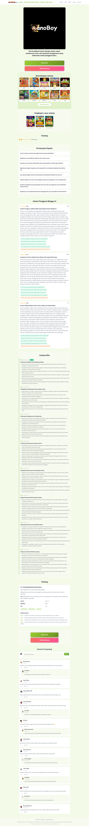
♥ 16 (21, 667)
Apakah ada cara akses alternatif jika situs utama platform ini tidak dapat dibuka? (41, 163)
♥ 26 (21, 745)
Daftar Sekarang (44, 68)
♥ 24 (21, 726)
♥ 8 (21, 812)
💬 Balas (26, 667)
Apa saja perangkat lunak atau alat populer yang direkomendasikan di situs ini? (41, 175)
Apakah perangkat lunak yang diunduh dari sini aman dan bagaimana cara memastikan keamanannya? (43, 185)
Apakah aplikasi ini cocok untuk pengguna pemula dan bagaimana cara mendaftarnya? (43, 179)
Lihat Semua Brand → (44, 104)
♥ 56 (21, 707)
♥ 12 (21, 697)
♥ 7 (21, 793)
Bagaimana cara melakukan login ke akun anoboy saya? (35, 158)
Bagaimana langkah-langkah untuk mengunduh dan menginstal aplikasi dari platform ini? (42, 169)
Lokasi (74, 2)
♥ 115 (22, 755)
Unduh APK (44, 63)
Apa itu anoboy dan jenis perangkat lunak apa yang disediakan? (37, 153)
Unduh (61, 2)
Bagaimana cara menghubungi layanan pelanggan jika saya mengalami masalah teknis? (43, 191)
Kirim (66, 654)
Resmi (69, 2)
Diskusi (79, 2)
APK (65, 2)
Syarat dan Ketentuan (40, 819)
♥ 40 (21, 774)
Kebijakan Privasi (49, 819)
